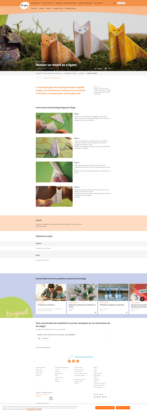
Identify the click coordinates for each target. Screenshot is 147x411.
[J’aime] (95, 312)
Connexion (122, 3)
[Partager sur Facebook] (69, 361)
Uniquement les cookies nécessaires (105, 407)
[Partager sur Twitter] (73, 361)
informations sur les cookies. (34, 409)
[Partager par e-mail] (77, 361)
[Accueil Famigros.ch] (24, 5)
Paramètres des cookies (42, 403)
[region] (73, 407)
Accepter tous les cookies (123, 407)
